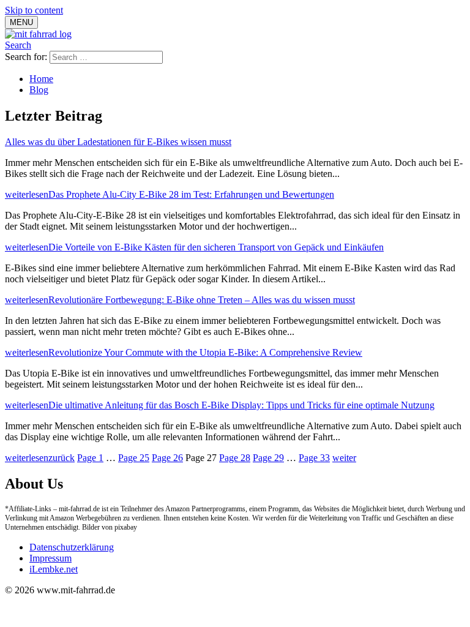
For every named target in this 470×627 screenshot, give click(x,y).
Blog (38, 89)
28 (234, 457)
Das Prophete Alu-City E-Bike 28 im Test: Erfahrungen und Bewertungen (191, 194)
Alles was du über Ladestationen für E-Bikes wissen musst (118, 142)
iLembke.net (53, 569)
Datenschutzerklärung (71, 547)
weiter (344, 457)
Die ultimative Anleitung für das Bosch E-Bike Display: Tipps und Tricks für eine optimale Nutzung (241, 405)
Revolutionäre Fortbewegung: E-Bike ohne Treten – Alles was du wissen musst (201, 300)
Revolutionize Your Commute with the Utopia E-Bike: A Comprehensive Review (205, 352)
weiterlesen (26, 194)
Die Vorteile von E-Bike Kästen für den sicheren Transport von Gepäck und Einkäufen (216, 247)
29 (268, 457)
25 (133, 457)
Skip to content (34, 10)
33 (314, 457)
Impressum (50, 558)
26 (167, 457)
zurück (61, 457)
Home (41, 78)
